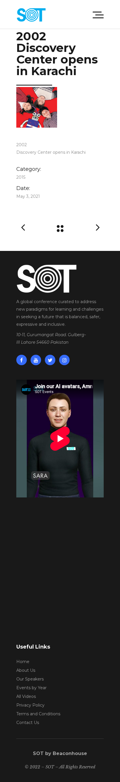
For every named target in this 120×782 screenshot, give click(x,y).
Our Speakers (30, 679)
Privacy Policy (30, 705)
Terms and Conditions (38, 713)
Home (22, 661)
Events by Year (31, 687)
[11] (60, 107)
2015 (20, 177)
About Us (25, 670)
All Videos (26, 696)
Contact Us (27, 722)
